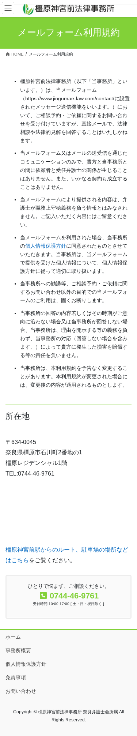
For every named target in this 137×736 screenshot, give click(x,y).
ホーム (13, 637)
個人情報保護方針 (45, 246)
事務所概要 (18, 650)
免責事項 (15, 677)
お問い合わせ (20, 691)
